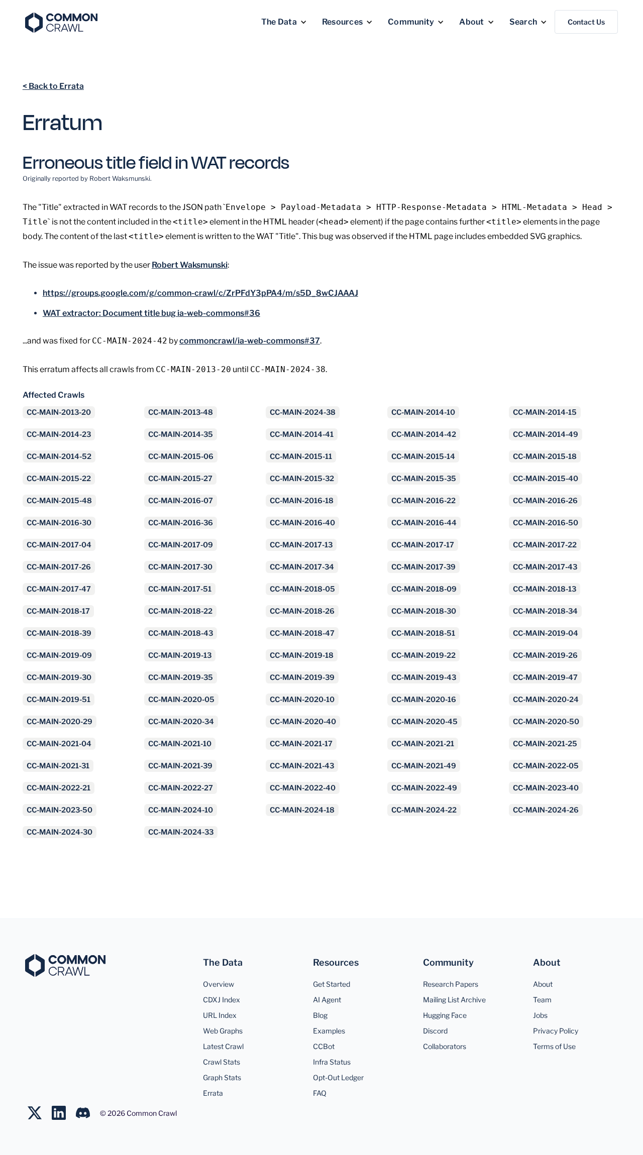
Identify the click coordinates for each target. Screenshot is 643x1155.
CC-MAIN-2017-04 (59, 544)
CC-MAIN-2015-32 (302, 478)
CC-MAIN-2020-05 (181, 699)
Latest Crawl (223, 1046)
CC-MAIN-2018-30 (423, 611)
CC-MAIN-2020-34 (181, 721)
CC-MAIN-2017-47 (59, 589)
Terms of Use (554, 1046)
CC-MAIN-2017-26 (59, 566)
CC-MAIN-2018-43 (180, 633)
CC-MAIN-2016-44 (424, 522)
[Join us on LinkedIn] (64, 1113)
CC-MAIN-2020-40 (303, 721)
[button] (284, 22)
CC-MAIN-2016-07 (180, 500)
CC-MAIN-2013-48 (180, 412)
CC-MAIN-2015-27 (180, 478)
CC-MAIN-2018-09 (424, 589)
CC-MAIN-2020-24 (546, 699)
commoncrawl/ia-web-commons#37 (249, 340)
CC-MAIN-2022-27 (180, 787)
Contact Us (586, 22)
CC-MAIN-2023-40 (546, 787)
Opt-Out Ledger (338, 1077)
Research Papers (450, 984)
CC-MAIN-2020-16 (423, 699)
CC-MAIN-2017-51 (179, 589)
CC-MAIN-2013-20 (59, 412)
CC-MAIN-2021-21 (422, 743)
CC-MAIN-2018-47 (302, 633)
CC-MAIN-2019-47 (545, 677)
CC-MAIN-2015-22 (59, 478)
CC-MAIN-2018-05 (302, 589)
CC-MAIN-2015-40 (545, 478)
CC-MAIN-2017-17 (422, 544)
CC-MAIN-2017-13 (301, 544)
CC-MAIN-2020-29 (59, 721)
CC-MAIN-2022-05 (546, 765)
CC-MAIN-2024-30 (59, 832)
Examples (329, 1030)
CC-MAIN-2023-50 (59, 810)
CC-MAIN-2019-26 (545, 655)
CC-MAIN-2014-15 (545, 412)
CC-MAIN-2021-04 (59, 743)
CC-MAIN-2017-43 (545, 566)
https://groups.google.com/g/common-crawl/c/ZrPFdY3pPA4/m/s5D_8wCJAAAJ (200, 293)
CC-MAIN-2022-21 (58, 787)
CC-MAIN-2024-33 (180, 832)
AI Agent (327, 999)
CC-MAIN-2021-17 (301, 743)
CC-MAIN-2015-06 (180, 456)
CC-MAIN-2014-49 (545, 434)
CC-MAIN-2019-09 (59, 655)
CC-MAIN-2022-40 (303, 787)
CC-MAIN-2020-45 (424, 721)
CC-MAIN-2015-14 (423, 456)
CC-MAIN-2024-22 (424, 810)
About (543, 984)
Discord (435, 1030)
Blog (320, 1015)
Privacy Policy (555, 1030)
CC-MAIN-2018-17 (58, 611)
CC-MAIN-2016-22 (423, 500)
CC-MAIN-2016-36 (180, 522)
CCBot (324, 1046)
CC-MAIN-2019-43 (423, 677)
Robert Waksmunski (190, 265)
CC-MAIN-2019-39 (302, 677)
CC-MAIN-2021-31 (58, 765)
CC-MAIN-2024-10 (180, 810)
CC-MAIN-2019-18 (302, 655)
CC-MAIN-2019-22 (423, 655)
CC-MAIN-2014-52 (59, 456)
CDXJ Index (221, 999)
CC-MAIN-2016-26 (545, 500)
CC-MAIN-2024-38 (303, 412)
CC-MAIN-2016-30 (59, 522)
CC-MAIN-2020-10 (302, 699)
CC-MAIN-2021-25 (545, 743)
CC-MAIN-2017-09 (180, 544)
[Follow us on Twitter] (40, 1113)
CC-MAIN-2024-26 (546, 810)
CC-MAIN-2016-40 (302, 522)
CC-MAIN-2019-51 (58, 699)
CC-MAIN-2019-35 (180, 677)
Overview (218, 984)
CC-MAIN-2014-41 (302, 434)
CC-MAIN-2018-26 (302, 611)
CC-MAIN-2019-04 (545, 633)
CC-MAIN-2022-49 (424, 787)
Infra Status (332, 1062)
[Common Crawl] (65, 965)
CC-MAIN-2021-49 (423, 765)
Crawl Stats (221, 1062)
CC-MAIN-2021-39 (180, 765)
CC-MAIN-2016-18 (302, 500)
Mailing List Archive (454, 999)
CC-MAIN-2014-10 (423, 412)
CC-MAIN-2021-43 (302, 765)
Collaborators (444, 1046)
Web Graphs (223, 1030)
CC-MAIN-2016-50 (545, 522)
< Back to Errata (53, 86)
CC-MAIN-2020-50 (546, 721)
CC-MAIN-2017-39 (423, 566)
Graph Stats (222, 1077)
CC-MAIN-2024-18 (302, 810)
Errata (213, 1093)
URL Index (220, 1015)
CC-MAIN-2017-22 (545, 544)
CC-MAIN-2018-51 (423, 633)
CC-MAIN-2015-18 (545, 456)
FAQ (320, 1093)
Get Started (331, 984)
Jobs (540, 1015)
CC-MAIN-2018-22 (180, 611)
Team (542, 999)
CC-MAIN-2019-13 (179, 655)
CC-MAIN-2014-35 (180, 434)
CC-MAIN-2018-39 (59, 633)
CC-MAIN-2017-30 (180, 566)
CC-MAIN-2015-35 (423, 478)
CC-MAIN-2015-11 (301, 456)
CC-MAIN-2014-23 (59, 434)
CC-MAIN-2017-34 (302, 566)
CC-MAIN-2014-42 (423, 434)
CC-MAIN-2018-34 (545, 611)
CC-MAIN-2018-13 (544, 589)
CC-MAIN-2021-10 (179, 743)
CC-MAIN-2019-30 (59, 677)
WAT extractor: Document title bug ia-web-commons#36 (151, 313)
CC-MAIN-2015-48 (59, 500)
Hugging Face (445, 1015)
